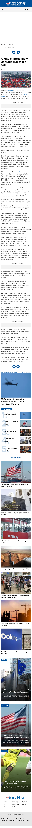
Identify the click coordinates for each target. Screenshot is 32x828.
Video (4, 806)
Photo (14, 806)
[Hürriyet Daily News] (16, 3)
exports (10, 90)
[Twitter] (18, 52)
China (21, 172)
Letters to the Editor (22, 820)
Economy (10, 44)
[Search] (23, 9)
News (3, 44)
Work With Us (20, 818)
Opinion (24, 801)
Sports (24, 804)
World (4, 804)
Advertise (4, 823)
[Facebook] (13, 52)
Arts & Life (15, 804)
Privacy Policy (5, 818)
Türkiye (5, 801)
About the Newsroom (7, 820)
